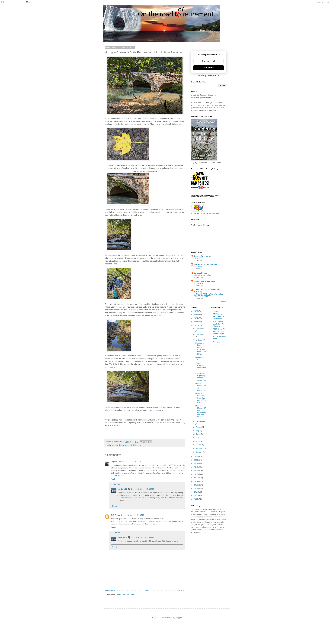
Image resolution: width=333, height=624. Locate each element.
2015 (196, 478)
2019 (196, 463)
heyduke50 (122, 489)
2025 (196, 315)
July (198, 431)
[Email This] (141, 441)
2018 (196, 467)
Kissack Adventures (202, 256)
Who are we (218, 342)
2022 (196, 325)
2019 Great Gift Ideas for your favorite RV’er (219, 331)
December (200, 328)
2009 (196, 499)
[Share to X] (146, 441)
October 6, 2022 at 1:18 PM (132, 515)
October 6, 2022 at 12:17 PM (130, 462)
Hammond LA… (199, 358)
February (200, 448)
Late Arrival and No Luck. (203, 275)
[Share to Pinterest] (151, 441)
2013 (196, 485)
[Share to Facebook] (148, 441)
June (198, 434)
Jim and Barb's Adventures (205, 264)
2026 (196, 311)
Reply (113, 479)
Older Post (180, 590)
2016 (196, 474)
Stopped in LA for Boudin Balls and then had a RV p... (200, 348)
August (199, 427)
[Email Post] (136, 442)
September (200, 421)
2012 (196, 488)
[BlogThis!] (143, 441)
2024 (196, 318)
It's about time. (200, 273)
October (199, 340)
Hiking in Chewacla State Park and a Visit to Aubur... (200, 398)
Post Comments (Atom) (125, 595)
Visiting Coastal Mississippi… (200, 366)
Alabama (115, 445)
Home (145, 590)
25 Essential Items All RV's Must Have (218, 316)
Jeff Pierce (115, 515)
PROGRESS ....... (200, 258)
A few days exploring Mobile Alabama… (200, 376)
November (200, 334)
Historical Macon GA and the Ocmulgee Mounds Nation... (200, 411)
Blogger (178, 618)
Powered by (202, 76)
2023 (196, 322)
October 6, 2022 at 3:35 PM (142, 489)
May (198, 438)
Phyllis (114, 462)
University (137, 445)
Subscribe (208, 68)
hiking (121, 445)
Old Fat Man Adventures (204, 281)
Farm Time (198, 267)
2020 (196, 460)
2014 (196, 481)
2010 (196, 495)
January (199, 452)
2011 (196, 492)
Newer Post (110, 590)
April (198, 441)
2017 (196, 470)
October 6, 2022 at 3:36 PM (142, 537)
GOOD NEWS (199, 283)
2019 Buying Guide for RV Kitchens (218, 324)
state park (128, 445)
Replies (117, 484)
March (199, 445)
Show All (223, 301)
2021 (196, 456)
